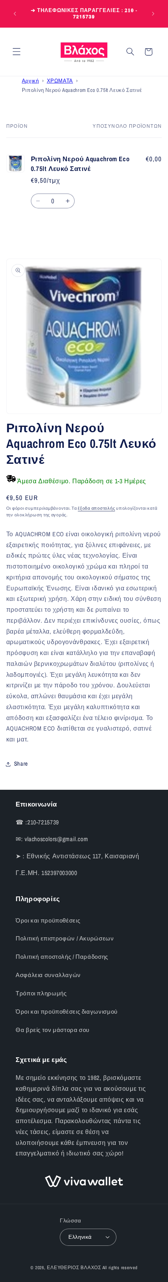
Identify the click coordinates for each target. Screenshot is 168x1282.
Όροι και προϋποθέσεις (48, 921)
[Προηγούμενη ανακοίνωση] (14, 13)
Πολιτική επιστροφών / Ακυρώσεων (65, 938)
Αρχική (30, 80)
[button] (16, 52)
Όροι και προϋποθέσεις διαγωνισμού (67, 1012)
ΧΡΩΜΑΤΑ (60, 80)
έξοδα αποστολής (96, 508)
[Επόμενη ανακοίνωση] (153, 13)
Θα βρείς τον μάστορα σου (52, 1030)
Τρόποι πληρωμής (41, 993)
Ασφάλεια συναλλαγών (48, 975)
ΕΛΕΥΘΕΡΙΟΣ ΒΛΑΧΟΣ (74, 1267)
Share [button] (21, 764)
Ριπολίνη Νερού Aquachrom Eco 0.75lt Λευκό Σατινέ (82, 89)
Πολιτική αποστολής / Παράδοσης (62, 957)
